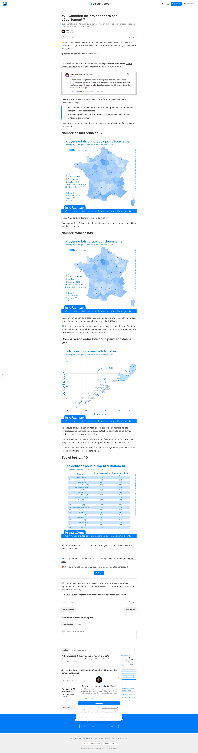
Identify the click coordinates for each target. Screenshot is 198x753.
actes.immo (88, 42)
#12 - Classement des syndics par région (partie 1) (85, 656)
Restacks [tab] (78, 624)
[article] (99, 660)
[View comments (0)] (68, 37)
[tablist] (71, 624)
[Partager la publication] (168, 4)
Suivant (129, 609)
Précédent (70, 609)
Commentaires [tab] (68, 624)
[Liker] (63, 37)
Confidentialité (103, 738)
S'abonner (176, 4)
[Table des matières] (2, 376)
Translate (66, 12)
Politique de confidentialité (108, 712)
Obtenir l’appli (109, 743)
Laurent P (69, 30)
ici (71, 126)
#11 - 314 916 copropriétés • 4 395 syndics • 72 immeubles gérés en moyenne (89, 671)
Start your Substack (93, 743)
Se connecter (189, 4)
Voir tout (66, 707)
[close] (118, 677)
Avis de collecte (123, 738)
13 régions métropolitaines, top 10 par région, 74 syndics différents (85, 659)
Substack (84, 749)
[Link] (58, 133)
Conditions (113, 738)
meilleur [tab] (65, 650)
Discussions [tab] (82, 650)
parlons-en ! (121, 595)
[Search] (163, 4)
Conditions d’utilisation (109, 708)
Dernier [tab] (73, 650)
